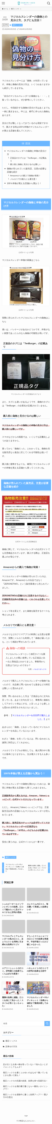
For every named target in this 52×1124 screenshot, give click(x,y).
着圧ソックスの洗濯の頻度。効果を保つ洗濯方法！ (25, 1081)
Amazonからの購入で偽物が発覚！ (25, 176)
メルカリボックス (39, 669)
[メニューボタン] (3, 3)
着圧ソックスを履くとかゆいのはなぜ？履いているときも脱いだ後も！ (25, 1074)
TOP (26, 1116)
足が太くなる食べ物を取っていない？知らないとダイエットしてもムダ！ (25, 1065)
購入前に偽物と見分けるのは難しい (25, 164)
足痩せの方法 (11, 1046)
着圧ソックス (17, 25)
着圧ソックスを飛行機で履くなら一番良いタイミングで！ (25, 1087)
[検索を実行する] (47, 1023)
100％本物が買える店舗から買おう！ (24, 183)
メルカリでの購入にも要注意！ (23, 179)
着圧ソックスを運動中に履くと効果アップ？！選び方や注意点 (25, 1096)
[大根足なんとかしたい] (26, 3)
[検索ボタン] (48, 3)
